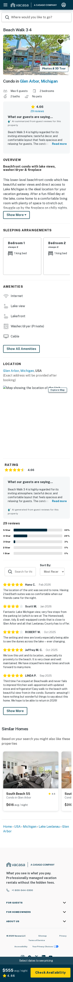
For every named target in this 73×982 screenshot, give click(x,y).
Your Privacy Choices (42, 946)
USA (17, 826)
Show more (16, 215)
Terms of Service (36, 940)
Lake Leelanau (49, 826)
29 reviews (37, 111)
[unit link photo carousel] (30, 769)
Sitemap (42, 936)
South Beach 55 (18, 794)
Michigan (49, 81)
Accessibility (20, 946)
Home (7, 826)
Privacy (63, 936)
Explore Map (58, 390)
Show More (15, 711)
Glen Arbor (29, 81)
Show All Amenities (21, 349)
